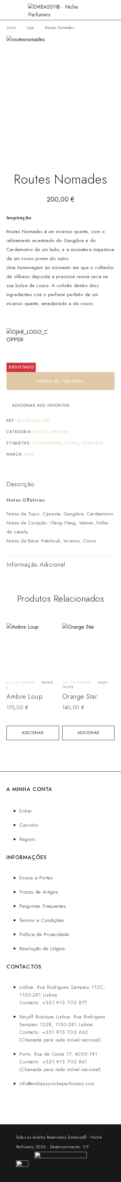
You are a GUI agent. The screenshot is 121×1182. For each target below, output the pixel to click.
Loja (30, 28)
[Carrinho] (112, 10)
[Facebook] (48, 1106)
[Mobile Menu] (13, 10)
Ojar (30, 454)
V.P (86, 1147)
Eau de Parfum (51, 432)
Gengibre (93, 443)
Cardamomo (47, 443)
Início (11, 28)
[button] (32, 733)
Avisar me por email (60, 381)
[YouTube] (68, 1106)
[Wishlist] (15, 631)
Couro (71, 443)
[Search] (101, 10)
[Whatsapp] (29, 1106)
